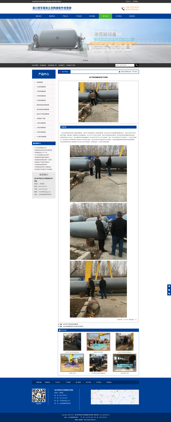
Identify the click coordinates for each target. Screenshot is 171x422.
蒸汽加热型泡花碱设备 (43, 109)
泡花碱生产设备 (70, 65)
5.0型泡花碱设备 (41, 91)
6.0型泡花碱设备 (41, 96)
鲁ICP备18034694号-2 (90, 419)
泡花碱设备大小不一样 (41, 152)
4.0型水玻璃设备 (41, 123)
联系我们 (135, 1)
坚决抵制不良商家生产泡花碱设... (44, 169)
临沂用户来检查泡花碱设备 (70, 324)
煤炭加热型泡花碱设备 (43, 105)
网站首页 (39, 16)
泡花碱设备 (43, 65)
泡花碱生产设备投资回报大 (42, 162)
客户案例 (92, 16)
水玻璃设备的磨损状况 (41, 164)
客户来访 (105, 16)
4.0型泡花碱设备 (41, 86)
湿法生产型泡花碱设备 (43, 114)
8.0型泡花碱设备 (41, 100)
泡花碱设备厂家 (52, 65)
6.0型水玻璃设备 (41, 127)
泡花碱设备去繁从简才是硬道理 (43, 150)
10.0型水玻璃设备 (41, 136)
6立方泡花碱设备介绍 (40, 147)
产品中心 (128, 1)
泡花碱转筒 (61, 65)
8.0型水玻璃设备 (41, 132)
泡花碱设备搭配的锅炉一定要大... (44, 159)
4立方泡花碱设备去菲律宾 (42, 155)
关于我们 (119, 16)
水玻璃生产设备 (41, 118)
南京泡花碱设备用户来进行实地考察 (73, 326)
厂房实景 (79, 16)
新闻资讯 (52, 16)
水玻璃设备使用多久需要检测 (43, 167)
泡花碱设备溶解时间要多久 (42, 157)
